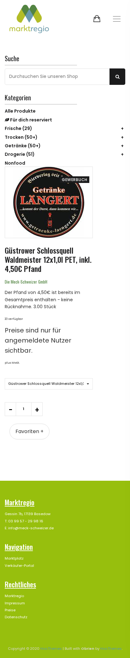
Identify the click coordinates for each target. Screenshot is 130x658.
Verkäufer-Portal (19, 565)
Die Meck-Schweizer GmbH (26, 282)
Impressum (15, 603)
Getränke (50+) (23, 146)
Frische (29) (18, 128)
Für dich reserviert (30, 120)
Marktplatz (14, 558)
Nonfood (15, 163)
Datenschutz (16, 617)
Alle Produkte (20, 111)
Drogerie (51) (20, 154)
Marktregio (14, 595)
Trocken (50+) (21, 137)
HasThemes (51, 648)
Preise (10, 610)
